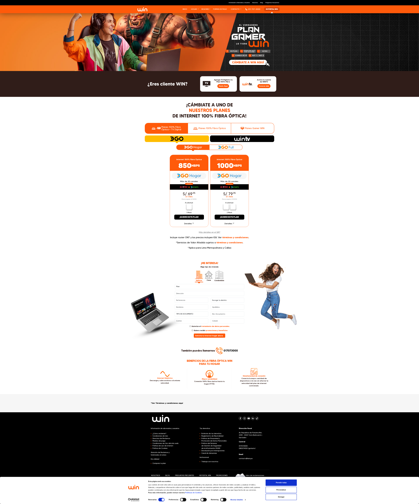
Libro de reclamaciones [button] (255, 475)
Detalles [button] (188, 223)
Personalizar (281, 490)
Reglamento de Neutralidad (212, 436)
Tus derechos (205, 428)
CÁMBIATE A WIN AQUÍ (248, 62)
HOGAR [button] (194, 9)
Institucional (204, 457)
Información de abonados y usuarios (165, 428)
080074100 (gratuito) (247, 448)
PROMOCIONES (222, 475)
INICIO (185, 9)
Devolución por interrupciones (213, 451)
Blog (261, 2)
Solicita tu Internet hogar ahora (209, 336)
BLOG (167, 475)
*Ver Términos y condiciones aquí (167, 403)
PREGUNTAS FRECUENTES (184, 475)
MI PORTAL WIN (205, 475)
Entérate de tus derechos (211, 434)
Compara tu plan (159, 463)
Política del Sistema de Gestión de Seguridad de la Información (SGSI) (211, 445)
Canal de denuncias (209, 453)
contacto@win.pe (246, 459)
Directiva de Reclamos (161, 438)
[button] (199, 9)
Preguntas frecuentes (272, 2)
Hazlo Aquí (223, 86)
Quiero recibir (211, 330)
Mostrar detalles (236, 500)
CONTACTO (235, 9)
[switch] (183, 499)
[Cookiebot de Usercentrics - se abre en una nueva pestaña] (133, 499)
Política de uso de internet (163, 446)
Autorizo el (211, 326)
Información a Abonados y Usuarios (239, 2)
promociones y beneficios (217, 330)
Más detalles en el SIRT (209, 232)
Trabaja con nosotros (209, 462)
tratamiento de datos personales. (215, 326)
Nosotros (255, 2)
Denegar (281, 497)
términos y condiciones (235, 237)
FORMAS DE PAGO (220, 9)
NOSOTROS (155, 475)
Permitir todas (281, 482)
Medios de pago (159, 441)
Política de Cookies (160, 448)
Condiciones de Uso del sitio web (166, 443)
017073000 (231, 350)
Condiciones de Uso (160, 436)
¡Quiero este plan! (189, 217)
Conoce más (264, 86)
